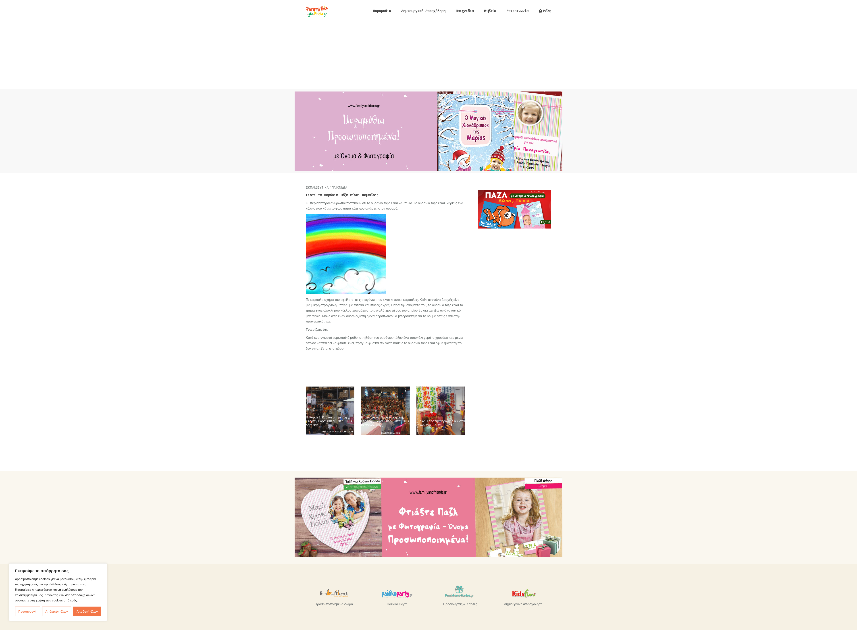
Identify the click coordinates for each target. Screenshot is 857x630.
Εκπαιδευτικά (317, 187)
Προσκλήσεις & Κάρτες (460, 604)
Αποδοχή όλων (87, 611)
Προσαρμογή (27, 611)
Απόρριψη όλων (56, 611)
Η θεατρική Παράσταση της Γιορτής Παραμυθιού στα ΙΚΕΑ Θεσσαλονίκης (385, 421)
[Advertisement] (428, 56)
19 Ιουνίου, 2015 (318, 410)
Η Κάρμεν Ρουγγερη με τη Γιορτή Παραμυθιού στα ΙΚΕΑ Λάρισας (329, 421)
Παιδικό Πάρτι (397, 604)
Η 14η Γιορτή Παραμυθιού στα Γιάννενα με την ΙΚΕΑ (440, 423)
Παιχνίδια (339, 187)
